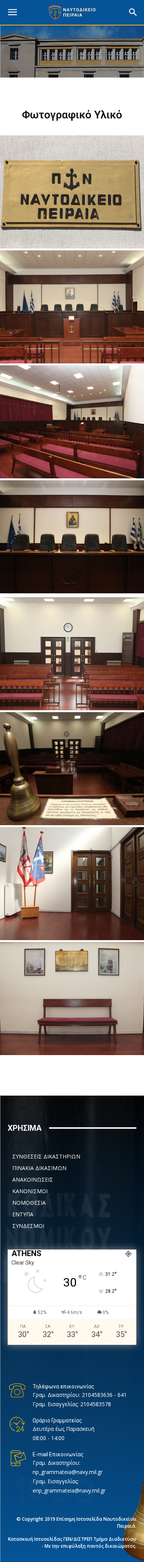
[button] (133, 12)
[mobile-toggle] (12, 12)
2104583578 (95, 1404)
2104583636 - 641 (104, 1394)
